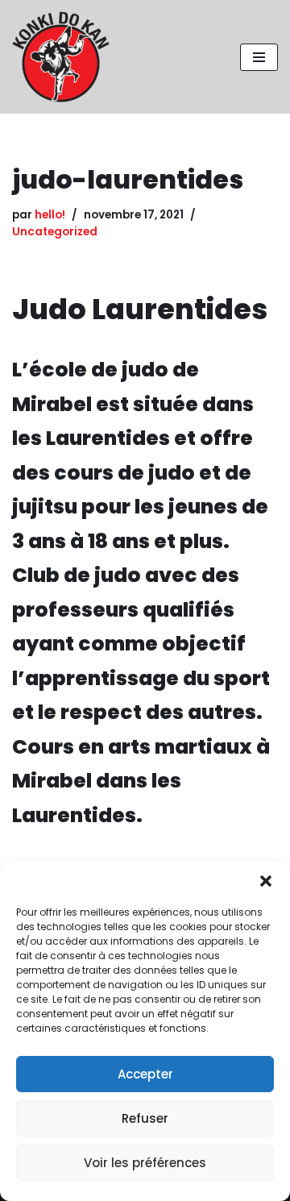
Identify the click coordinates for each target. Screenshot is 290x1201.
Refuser (145, 1118)
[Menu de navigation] (259, 57)
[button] (266, 881)
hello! (50, 214)
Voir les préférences (145, 1162)
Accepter (145, 1074)
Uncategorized (54, 231)
